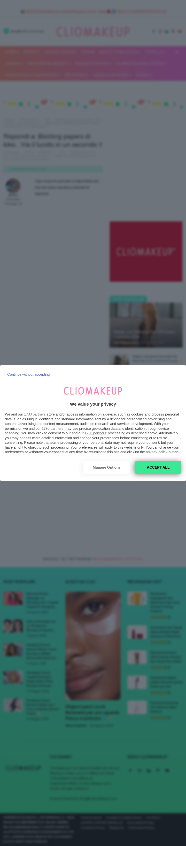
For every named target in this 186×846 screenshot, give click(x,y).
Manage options (107, 467)
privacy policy (157, 452)
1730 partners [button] (35, 414)
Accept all (158, 467)
